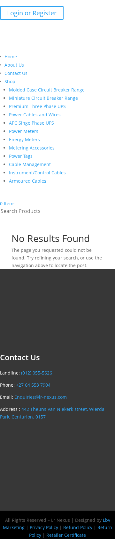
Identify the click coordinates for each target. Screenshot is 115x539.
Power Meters (23, 131)
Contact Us (15, 73)
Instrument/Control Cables (37, 173)
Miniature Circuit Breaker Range (43, 98)
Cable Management (30, 164)
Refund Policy (77, 527)
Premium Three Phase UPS (37, 106)
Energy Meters (24, 139)
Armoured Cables (27, 181)
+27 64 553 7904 (33, 385)
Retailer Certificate (66, 535)
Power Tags (21, 156)
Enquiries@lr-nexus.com (77, 4)
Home (10, 57)
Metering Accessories (32, 148)
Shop (9, 81)
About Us (14, 65)
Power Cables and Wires (35, 115)
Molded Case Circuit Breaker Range (47, 90)
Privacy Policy (44, 527)
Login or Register (32, 13)
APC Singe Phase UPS (31, 123)
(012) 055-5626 (28, 4)
